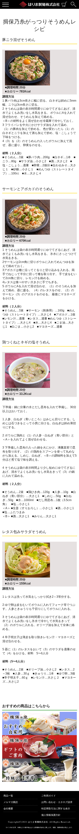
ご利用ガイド (48, 795)
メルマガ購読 (10, 802)
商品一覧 (8, 795)
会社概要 (8, 808)
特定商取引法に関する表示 (55, 808)
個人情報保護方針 (50, 815)
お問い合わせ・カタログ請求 (56, 802)
